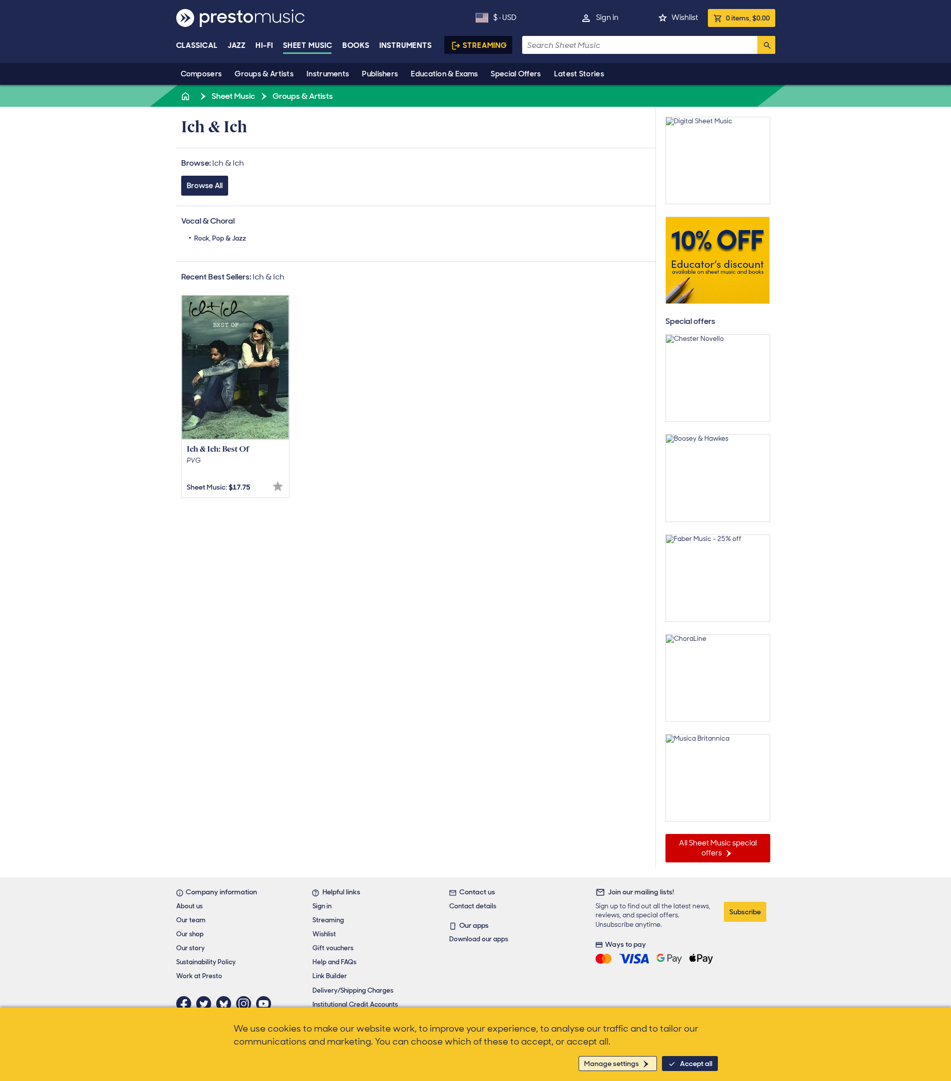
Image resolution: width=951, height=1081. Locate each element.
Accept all (696, 1063)
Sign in (607, 17)
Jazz (237, 45)
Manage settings (611, 1063)
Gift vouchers (333, 948)
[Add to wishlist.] (278, 486)
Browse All (205, 186)
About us (189, 906)
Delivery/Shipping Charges (353, 990)
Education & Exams (444, 74)
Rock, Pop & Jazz (220, 238)
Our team (191, 920)
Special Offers (516, 74)
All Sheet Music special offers (718, 848)
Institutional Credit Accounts (355, 1004)
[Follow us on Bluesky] (226, 1003)
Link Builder (330, 976)
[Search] (766, 45)
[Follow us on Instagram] (246, 1003)
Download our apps (478, 939)
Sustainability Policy (206, 962)
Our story (190, 948)
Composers (201, 74)
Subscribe (745, 911)
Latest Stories (579, 74)
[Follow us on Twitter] (206, 1003)
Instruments (328, 74)
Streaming (485, 45)
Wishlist (684, 17)
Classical (197, 45)
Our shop (190, 934)
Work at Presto (199, 976)
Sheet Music (307, 45)
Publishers (380, 74)
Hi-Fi (264, 45)
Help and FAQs (334, 962)
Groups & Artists (264, 74)
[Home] (187, 96)
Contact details (472, 906)
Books (356, 45)
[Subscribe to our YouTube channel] (266, 1003)
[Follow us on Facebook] (186, 1003)
